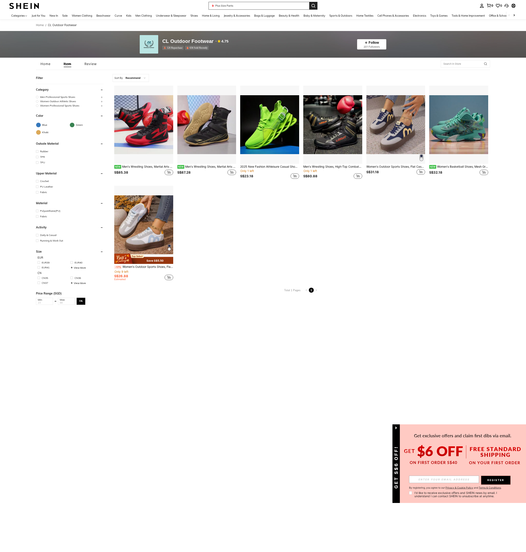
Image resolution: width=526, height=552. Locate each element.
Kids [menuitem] (128, 15)
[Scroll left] (509, 15)
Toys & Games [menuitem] (439, 15)
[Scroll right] (514, 15)
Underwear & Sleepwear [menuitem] (171, 15)
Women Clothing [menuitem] (82, 15)
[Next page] (316, 290)
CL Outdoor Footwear (187, 41)
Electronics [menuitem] (419, 15)
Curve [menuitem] (118, 15)
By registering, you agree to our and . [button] (455, 487)
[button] (506, 5)
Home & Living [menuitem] (211, 15)
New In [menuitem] (54, 15)
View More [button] (80, 267)
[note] (143, 259)
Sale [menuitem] (65, 15)
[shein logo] (24, 5)
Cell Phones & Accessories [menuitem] (393, 15)
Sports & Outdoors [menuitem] (340, 15)
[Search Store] (485, 64)
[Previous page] (306, 290)
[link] (489, 5)
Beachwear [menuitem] (103, 15)
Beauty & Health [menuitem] (289, 15)
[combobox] (131, 78)
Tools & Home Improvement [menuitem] (468, 15)
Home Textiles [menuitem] (364, 15)
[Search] (313, 6)
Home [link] (40, 25)
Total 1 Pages (292, 290)
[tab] (45, 64)
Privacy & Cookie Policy (459, 487)
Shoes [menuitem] (194, 15)
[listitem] (173, 48)
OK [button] (81, 301)
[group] (69, 97)
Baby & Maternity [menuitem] (314, 15)
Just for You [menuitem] (38, 15)
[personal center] (481, 5)
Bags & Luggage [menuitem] (264, 15)
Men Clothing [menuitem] (143, 15)
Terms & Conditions (490, 487)
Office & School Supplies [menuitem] (503, 15)
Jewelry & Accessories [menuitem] (237, 15)
